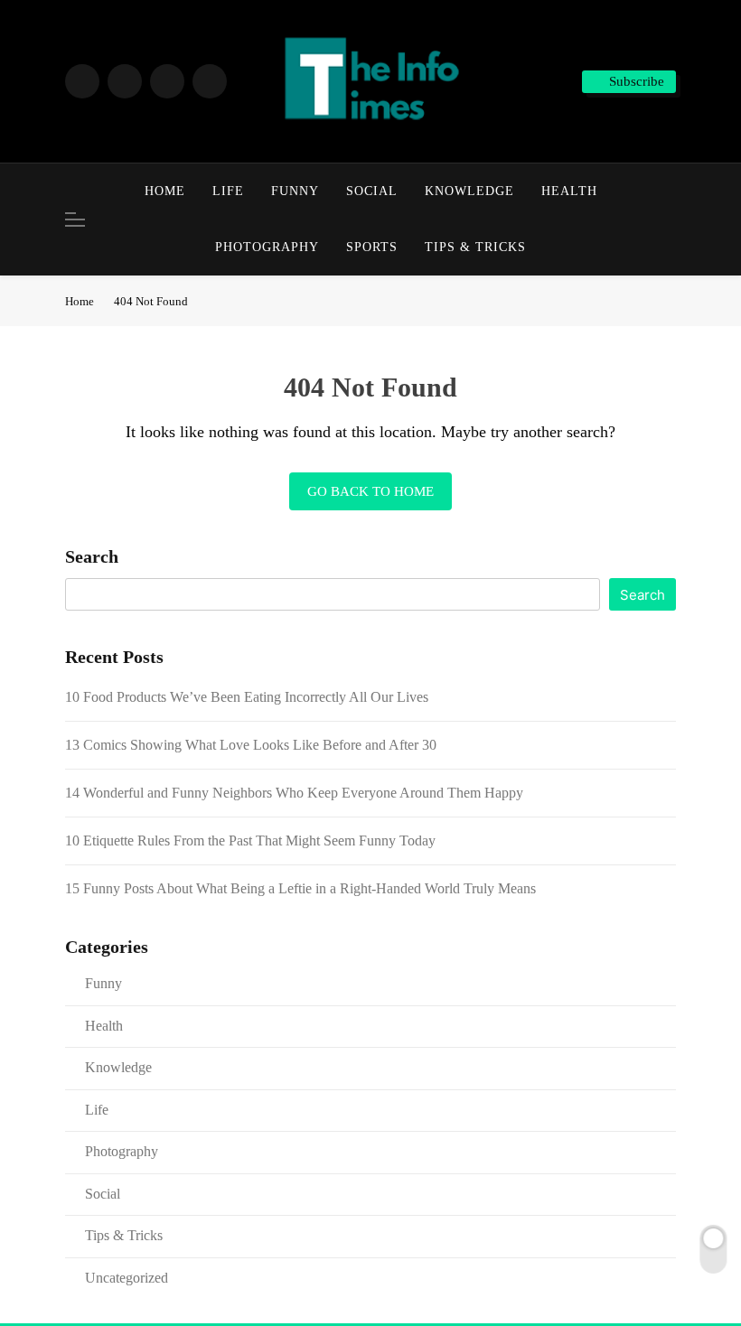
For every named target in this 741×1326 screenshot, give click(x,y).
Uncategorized (126, 1277)
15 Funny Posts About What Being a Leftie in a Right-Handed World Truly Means (300, 888)
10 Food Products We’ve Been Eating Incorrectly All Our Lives (246, 697)
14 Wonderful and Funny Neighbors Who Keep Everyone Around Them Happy (294, 792)
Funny (295, 191)
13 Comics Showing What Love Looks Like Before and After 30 (250, 744)
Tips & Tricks (475, 247)
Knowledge (469, 191)
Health (569, 191)
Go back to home (370, 491)
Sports (372, 247)
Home (165, 191)
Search (91, 556)
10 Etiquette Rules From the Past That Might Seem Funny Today (250, 840)
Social (372, 191)
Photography (267, 247)
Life (228, 191)
